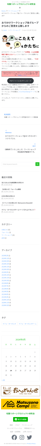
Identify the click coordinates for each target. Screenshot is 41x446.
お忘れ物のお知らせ (8, 196)
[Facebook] (14, 437)
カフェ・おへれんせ (9, 324)
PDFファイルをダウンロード (20, 81)
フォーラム (5, 232)
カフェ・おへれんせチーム (27, 324)
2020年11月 (5, 302)
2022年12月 (5, 264)
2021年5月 (5, 291)
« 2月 (3, 380)
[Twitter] (29, 437)
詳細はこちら (22, 75)
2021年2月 (5, 297)
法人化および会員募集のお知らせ (13, 182)
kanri (5, 30)
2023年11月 (5, 258)
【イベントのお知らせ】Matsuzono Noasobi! (17, 203)
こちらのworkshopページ (26, 92)
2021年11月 (5, 278)
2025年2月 (5, 255)
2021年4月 (5, 294)
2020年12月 (5, 300)
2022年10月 (5, 269)
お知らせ (4, 230)
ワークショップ (13, 11)
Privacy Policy (31, 443)
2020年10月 (5, 305)
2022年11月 (5, 267)
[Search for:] (18, 164)
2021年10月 (5, 280)
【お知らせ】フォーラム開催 (11, 189)
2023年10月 (5, 261)
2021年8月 (5, 283)
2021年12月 (5, 275)
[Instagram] (21, 437)
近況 (3, 238)
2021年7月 (5, 286)
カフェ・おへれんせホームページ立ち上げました (18, 210)
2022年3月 (5, 272)
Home (4, 11)
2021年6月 (5, 289)
